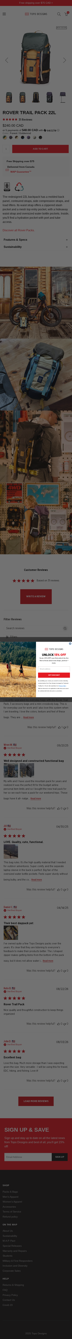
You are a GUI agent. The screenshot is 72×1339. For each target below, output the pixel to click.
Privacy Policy (62, 685)
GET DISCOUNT (54, 675)
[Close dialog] (70, 644)
